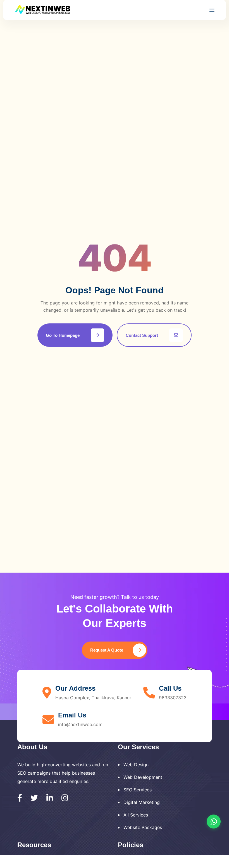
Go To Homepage (63, 335)
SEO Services (137, 789)
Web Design (136, 764)
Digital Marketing (141, 802)
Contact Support (142, 335)
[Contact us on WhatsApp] (214, 821)
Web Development (142, 777)
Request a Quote (107, 650)
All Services (135, 815)
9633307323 (173, 697)
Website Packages (142, 827)
